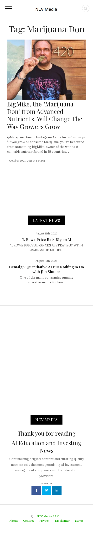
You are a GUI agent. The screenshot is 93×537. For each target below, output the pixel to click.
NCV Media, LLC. (48, 516)
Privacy (44, 520)
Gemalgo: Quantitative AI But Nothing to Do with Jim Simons (46, 269)
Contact (28, 520)
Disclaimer (62, 520)
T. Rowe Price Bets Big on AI (46, 239)
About (14, 520)
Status (79, 520)
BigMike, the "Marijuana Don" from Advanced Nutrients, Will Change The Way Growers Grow (44, 115)
